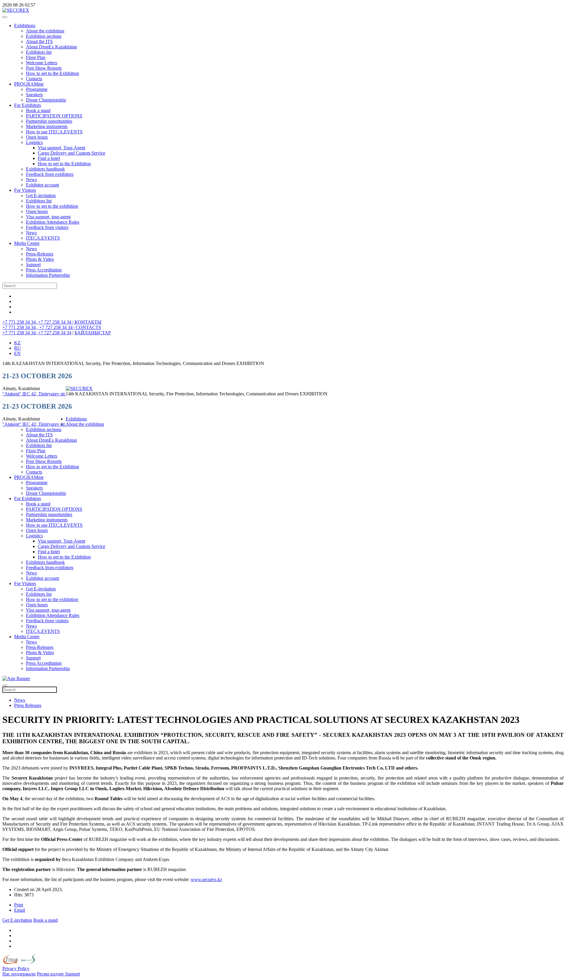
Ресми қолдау (51, 973)
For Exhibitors (27, 105)
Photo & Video (40, 259)
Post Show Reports (44, 68)
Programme (36, 89)
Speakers (34, 94)
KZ (17, 342)
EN (17, 353)
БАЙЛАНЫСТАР (93, 332)
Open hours (37, 137)
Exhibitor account (42, 184)
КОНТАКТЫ (88, 322)
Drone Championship (46, 99)
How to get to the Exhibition (52, 73)
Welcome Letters (41, 62)
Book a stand (38, 110)
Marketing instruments (47, 126)
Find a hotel (49, 158)
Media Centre (27, 243)
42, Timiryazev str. (48, 393)
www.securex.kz (206, 879)
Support (33, 264)
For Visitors (25, 190)
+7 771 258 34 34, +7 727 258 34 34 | (38, 322)
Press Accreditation (44, 269)
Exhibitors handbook (45, 168)
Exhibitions (24, 25)
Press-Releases (39, 253)
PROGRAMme (29, 83)
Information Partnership (48, 275)
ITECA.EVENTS (43, 237)
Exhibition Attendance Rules (52, 222)
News (31, 179)
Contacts (34, 78)
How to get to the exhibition (52, 206)
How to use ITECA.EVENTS (54, 131)
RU (17, 348)
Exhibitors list (39, 52)
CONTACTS (88, 327)
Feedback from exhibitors (49, 174)
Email (19, 910)
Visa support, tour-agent (48, 216)
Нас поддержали (19, 973)
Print (18, 904)
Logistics (34, 142)
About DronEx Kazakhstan (51, 46)
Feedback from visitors (47, 227)
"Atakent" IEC (16, 393)
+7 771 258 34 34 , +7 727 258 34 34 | (39, 327)
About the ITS (39, 41)
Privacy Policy (15, 968)
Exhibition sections (43, 36)
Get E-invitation (41, 195)
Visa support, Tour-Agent (61, 147)
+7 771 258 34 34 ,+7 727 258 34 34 (36, 332)
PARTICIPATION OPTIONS (54, 115)
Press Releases (27, 705)
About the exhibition (45, 30)
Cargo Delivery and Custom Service (71, 152)
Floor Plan (35, 57)
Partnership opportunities (49, 121)
